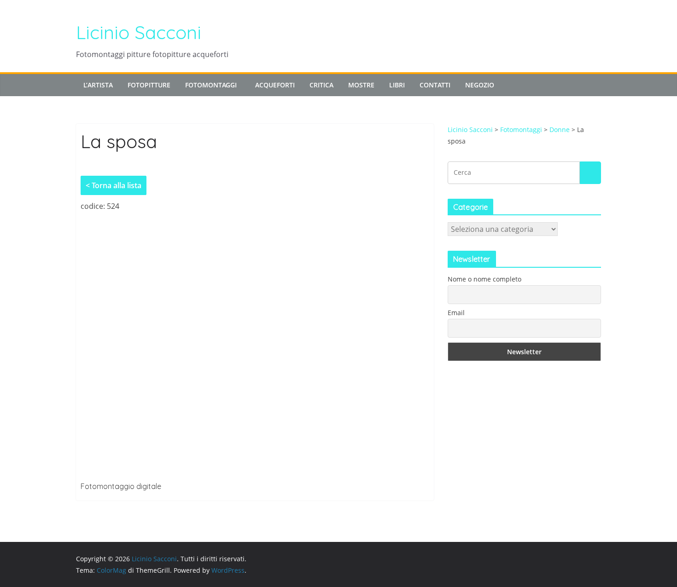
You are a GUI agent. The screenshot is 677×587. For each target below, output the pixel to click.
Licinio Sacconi (138, 32)
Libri (397, 85)
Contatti (435, 85)
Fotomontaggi (211, 85)
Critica (321, 85)
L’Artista (98, 85)
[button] (238, 85)
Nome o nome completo (484, 279)
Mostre (361, 85)
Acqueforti (275, 85)
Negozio (479, 85)
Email (456, 312)
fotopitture (149, 85)
